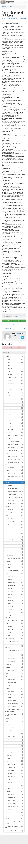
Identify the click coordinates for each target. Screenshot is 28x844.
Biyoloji (15, 408)
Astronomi (15, 402)
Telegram (15, 758)
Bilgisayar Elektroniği (15, 456)
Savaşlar (15, 773)
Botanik (15, 411)
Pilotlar (15, 603)
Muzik (15, 743)
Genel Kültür (15, 629)
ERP (15, 371)
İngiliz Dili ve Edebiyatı (15, 444)
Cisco (15, 362)
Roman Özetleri (15, 447)
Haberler (14, 506)
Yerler (14, 812)
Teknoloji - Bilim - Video (15, 806)
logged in (12, 347)
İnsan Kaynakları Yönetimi (15, 558)
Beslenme (15, 724)
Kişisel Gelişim (14, 612)
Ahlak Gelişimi (15, 691)
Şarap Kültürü (15, 500)
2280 (18, 333)
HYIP (15, 685)
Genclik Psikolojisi (15, 706)
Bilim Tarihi (15, 405)
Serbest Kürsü (14, 733)
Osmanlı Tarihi (15, 770)
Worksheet (15, 552)
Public (14, 718)
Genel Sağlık (15, 727)
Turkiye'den (15, 512)
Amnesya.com (15, 679)
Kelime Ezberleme (15, 543)
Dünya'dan (15, 509)
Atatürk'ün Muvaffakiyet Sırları (14, 651)
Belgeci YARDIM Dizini (15, 488)
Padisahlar (15, 600)
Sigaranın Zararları (20, 327)
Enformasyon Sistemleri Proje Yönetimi (14, 822)
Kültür (14, 623)
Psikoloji (14, 688)
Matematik (14, 655)
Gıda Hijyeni (15, 730)
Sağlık (14, 721)
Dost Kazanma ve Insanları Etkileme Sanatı (14, 616)
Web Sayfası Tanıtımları (15, 570)
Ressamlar (15, 606)
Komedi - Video (15, 800)
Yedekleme (15, 395)
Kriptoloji (15, 426)
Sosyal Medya (14, 755)
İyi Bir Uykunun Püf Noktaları (8, 327)
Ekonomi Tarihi (15, 767)
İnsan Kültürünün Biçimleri (15, 476)
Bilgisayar (14, 356)
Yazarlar (15, 609)
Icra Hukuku (15, 518)
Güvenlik (15, 374)
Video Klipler (15, 809)
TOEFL (15, 549)
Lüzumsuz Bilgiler (15, 494)
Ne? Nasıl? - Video (15, 803)
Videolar (14, 791)
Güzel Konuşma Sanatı (15, 620)
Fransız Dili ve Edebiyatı (15, 441)
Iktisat (14, 524)
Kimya (15, 423)
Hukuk (14, 515)
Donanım (15, 368)
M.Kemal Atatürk (14, 638)
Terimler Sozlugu (15, 389)
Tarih (14, 761)
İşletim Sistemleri (15, 377)
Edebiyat (14, 438)
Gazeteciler (15, 591)
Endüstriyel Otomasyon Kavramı (14, 463)
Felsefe (14, 470)
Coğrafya (15, 414)
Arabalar (15, 485)
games (14, 479)
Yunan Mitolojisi (15, 776)
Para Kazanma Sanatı (14, 682)
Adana (15, 815)
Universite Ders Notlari (15, 435)
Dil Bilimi (15, 626)
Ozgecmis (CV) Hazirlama (15, 497)
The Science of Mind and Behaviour (14, 715)
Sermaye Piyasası (15, 527)
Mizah (15, 740)
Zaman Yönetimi (15, 830)
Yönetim (14, 818)
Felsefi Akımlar (15, 473)
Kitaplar (15, 632)
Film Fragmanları (15, 797)
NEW (14, 673)
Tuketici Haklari (15, 521)
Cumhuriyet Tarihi (15, 764)
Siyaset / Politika (15, 752)
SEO (15, 567)
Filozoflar (15, 588)
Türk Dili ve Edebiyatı (15, 450)
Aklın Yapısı (15, 697)
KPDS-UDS (15, 546)
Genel (10, 6)
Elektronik (14, 453)
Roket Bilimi (15, 429)
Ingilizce (14, 530)
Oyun (14, 676)
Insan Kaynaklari (14, 555)
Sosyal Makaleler (15, 503)
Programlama (15, 383)
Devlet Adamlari (15, 585)
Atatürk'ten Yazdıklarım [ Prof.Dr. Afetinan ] (14, 642)
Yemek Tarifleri (15, 670)
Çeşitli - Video (15, 794)
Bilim (14, 399)
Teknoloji (14, 779)
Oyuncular (15, 597)
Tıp (14, 785)
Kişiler (14, 573)
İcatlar (15, 420)
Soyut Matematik (15, 661)
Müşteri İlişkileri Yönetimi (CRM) (14, 827)
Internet (14, 561)
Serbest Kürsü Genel (15, 746)
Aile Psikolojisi (15, 694)
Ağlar (15, 359)
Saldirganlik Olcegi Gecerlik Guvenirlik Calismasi (14, 710)
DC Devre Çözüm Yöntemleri (15, 459)
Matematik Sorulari (15, 658)
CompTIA (15, 365)
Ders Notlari (14, 432)
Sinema (15, 635)
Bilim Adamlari (15, 582)
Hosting (15, 564)
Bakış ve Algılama (15, 700)
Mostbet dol (14, 664)
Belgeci (24, 18)
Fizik (15, 417)
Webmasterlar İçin (15, 392)
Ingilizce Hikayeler (15, 540)
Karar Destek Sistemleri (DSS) (15, 491)
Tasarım (15, 386)
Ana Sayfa (4, 6)
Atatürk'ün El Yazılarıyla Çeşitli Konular (14, 646)
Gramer (15, 533)
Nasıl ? (15, 380)
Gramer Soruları (15, 537)
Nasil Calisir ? (15, 467)
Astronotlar (15, 576)
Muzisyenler (15, 594)
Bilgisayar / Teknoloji (15, 737)
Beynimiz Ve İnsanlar (15, 703)
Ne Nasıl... (14, 667)
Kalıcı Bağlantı (16, 316)
